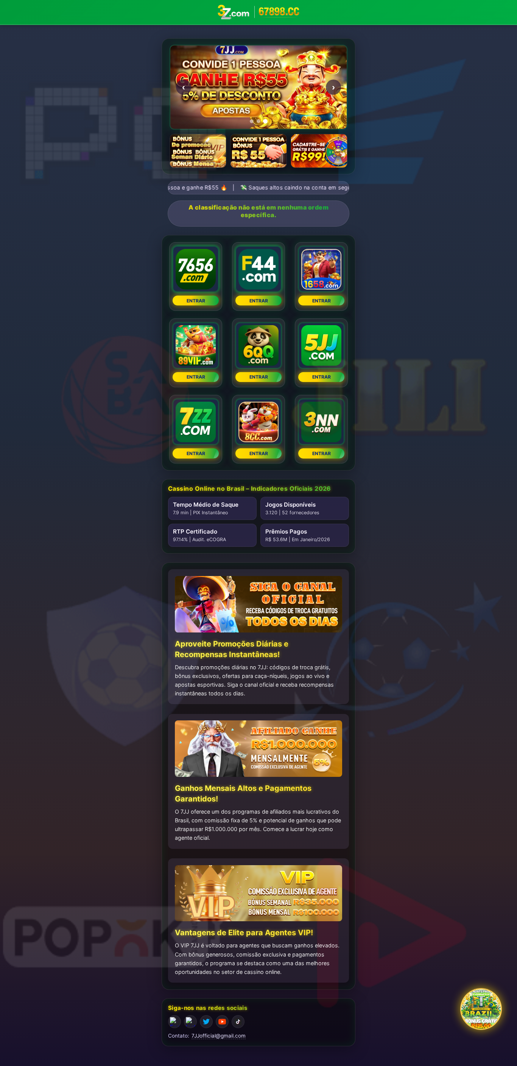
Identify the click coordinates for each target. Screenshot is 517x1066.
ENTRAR (196, 301)
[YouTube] (222, 1021)
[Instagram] (190, 1021)
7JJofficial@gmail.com (219, 1036)
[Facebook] (174, 1021)
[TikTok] (238, 1021)
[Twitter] (206, 1021)
